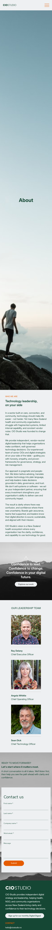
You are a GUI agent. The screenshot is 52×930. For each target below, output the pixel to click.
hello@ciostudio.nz (13, 927)
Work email (9, 833)
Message (7, 843)
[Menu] (46, 5)
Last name (8, 813)
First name (8, 803)
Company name (10, 823)
